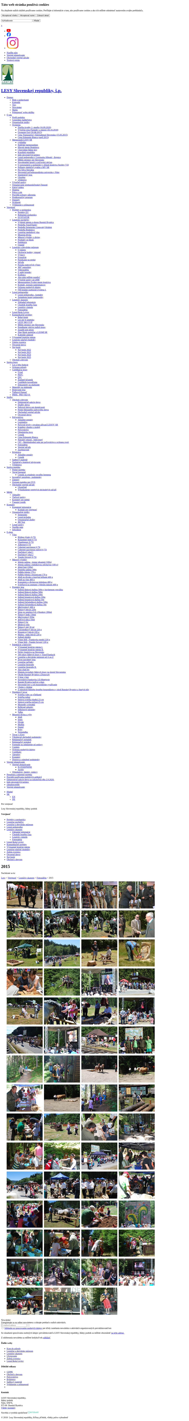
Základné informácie (27, 302)
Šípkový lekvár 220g (27, 609)
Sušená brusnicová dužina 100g (31, 597)
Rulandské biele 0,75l (27, 539)
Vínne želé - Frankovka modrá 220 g (34, 639)
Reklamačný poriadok (21, 739)
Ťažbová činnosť (19, 392)
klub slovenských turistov (29, 155)
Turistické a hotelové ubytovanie (26, 462)
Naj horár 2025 (24, 357)
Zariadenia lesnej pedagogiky (30, 297)
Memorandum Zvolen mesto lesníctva (34, 282)
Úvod (20, 372)
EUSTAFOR (23, 217)
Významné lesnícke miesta (23, 337)
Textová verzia (13, 60)
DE (13, 799)
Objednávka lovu (25, 432)
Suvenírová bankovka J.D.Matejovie (34, 679)
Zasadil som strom (26, 330)
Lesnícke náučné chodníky (24, 340)
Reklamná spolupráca (27, 215)
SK (8, 794)
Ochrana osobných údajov (29, 287)
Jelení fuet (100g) (25, 567)
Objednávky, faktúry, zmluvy (25, 772)
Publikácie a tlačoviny (21, 644)
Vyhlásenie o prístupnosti (23, 205)
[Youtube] (9, 31)
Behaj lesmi (23, 317)
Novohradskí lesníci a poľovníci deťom (35, 162)
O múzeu (22, 250)
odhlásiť (46, 1337)
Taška (20, 712)
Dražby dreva (24, 405)
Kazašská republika (26, 152)
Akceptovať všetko (9, 15)
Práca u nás (17, 192)
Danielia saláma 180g (27, 569)
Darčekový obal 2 (25, 554)
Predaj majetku (18, 470)
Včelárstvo (17, 465)
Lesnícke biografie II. (27, 667)
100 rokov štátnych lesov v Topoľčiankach (36, 654)
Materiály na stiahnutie (22, 387)
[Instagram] (12, 48)
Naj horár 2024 (24, 355)
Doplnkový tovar (19, 692)
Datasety (16, 200)
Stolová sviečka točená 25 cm (31, 702)
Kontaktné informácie (21, 507)
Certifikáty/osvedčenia (27, 382)
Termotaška (23, 732)
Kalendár (16, 102)
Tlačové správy (19, 497)
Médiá (9, 492)
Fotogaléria (23, 310)
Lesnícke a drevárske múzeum (25, 247)
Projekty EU (23, 212)
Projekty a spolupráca (21, 210)
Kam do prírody (14, 1348)
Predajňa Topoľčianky (27, 225)
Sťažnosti (16, 202)
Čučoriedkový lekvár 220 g (30, 629)
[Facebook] (9, 36)
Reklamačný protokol (21, 742)
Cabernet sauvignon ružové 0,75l (32, 549)
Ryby (20, 729)
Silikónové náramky (26, 709)
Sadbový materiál (19, 460)
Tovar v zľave (18, 734)
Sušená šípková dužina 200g (30, 594)
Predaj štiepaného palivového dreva (33, 410)
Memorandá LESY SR (22, 140)
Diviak (21, 722)
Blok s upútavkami (20, 100)
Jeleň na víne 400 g (26, 579)
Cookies (15, 747)
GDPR (10, 1372)
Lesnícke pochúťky (20, 220)
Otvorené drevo (19, 345)
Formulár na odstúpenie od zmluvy (27, 744)
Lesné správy (18, 525)
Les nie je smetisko (26, 320)
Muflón (21, 724)
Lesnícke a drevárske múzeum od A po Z (36, 657)
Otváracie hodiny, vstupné (29, 252)
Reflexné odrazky (25, 707)
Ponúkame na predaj (27, 260)
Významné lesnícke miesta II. (30, 649)
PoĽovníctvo (12, 1377)
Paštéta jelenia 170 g (27, 572)
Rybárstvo (16, 452)
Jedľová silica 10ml (26, 619)
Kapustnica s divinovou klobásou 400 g (35, 582)
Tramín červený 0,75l (27, 557)
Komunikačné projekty (22, 315)
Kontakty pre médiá (20, 500)
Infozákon (16, 530)
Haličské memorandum (28, 145)
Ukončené (22, 487)
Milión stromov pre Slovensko (31, 160)
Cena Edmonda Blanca (28, 437)
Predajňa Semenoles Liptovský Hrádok (35, 227)
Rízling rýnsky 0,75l (27, 537)
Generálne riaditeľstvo (22, 120)
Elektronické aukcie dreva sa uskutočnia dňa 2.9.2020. (30, 779)
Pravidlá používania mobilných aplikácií (24, 777)
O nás (9, 115)
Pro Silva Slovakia (26, 170)
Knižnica (22, 275)
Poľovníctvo (17, 417)
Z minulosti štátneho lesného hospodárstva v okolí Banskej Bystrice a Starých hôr (53, 689)
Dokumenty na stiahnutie (29, 385)
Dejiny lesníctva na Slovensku (31, 652)
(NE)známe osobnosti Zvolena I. (32, 290)
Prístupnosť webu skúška (23, 112)
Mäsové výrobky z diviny (29, 237)
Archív (21, 769)
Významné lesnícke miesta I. (30, 647)
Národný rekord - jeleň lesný (30, 440)
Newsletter (17, 107)
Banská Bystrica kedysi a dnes (31, 682)
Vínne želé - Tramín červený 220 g (33, 642)
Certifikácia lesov (19, 370)
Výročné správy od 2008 (28, 280)
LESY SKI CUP (25, 322)
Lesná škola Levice (20, 312)
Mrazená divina (24, 235)
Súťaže (21, 262)
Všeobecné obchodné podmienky (26, 737)
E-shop (10, 532)
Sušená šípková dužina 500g (30, 592)
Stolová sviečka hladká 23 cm (31, 699)
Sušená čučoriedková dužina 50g (32, 604)
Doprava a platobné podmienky (26, 759)
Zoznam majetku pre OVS (23, 482)
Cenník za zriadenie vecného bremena (34, 475)
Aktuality (16, 495)
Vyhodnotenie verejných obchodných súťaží (37, 490)
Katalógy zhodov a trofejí (29, 427)
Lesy (3, 878)
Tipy (14, 105)
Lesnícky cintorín (25, 307)
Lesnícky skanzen (20, 300)
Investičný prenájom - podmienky (27, 477)
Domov (10, 97)
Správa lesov (12, 362)
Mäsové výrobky (19, 559)
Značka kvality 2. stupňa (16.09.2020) (34, 127)
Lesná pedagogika (20, 292)
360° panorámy (24, 267)
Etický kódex (18, 187)
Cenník (21, 435)
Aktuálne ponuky (25, 420)
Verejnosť (11, 207)
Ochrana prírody (19, 367)
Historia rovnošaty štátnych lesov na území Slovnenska (42, 672)
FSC (20, 377)
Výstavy (21, 255)
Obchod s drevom (20, 360)
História (15, 190)
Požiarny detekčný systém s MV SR (33, 167)
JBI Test (21, 522)
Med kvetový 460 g (26, 607)
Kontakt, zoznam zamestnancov (32, 285)
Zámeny (15, 480)
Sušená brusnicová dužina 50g (31, 599)
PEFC (20, 375)
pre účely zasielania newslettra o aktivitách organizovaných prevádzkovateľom (57, 1328)
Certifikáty (16, 752)
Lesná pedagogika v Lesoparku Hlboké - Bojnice (39, 157)
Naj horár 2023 (24, 352)
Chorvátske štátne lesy (27, 150)
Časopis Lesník (19, 502)
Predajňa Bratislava (26, 230)
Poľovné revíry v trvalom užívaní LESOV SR (38, 425)
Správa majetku (13, 467)
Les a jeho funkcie (20, 365)
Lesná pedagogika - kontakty (30, 295)
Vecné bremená (19, 472)
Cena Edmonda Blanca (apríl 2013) (33, 137)
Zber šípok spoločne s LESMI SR (32, 332)
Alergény (16, 754)
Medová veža (23, 624)
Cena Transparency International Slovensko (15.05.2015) (43, 135)
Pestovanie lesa (18, 390)
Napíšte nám (12, 53)
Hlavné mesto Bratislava (28, 147)
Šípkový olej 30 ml (26, 627)
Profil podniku (18, 117)
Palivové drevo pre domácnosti (31, 407)
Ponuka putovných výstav (29, 265)
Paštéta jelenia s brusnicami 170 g (32, 574)
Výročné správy (19, 182)
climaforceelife (13, 784)
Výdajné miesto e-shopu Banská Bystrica (36, 222)
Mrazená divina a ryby (22, 714)
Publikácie (22, 242)
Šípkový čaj (23, 622)
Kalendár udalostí (25, 335)
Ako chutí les (23, 669)
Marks (15, 110)
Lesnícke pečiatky (25, 662)
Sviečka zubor (24, 697)
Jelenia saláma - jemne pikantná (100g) (35, 562)
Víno (14, 534)
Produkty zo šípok (26, 240)
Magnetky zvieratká (26, 704)
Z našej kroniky (24, 272)
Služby (10, 397)
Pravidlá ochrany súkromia (24, 195)
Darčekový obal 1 (25, 552)
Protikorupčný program (22, 197)
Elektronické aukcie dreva (29, 402)
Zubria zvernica (19, 342)
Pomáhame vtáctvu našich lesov (32, 327)
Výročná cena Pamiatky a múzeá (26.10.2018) (38, 130)
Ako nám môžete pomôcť (29, 277)
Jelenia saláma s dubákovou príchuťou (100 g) (38, 564)
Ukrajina (21, 177)
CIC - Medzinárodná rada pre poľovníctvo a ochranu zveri (43, 442)
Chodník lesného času (27, 305)
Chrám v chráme (25, 687)
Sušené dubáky (24, 637)
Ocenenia (16, 125)
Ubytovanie (12, 1356)
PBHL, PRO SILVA (21, 395)
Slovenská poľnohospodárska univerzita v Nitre (38, 172)
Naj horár (16, 347)
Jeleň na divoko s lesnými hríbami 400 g (35, 577)
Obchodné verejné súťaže (18, 58)
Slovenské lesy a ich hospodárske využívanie (37, 684)
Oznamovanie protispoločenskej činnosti (29, 185)
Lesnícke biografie (26, 664)
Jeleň (20, 717)
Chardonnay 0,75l (25, 542)
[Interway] (33, 1413)
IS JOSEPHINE (25, 767)
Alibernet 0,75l (24, 544)
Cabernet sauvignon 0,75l (29, 547)
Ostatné (21, 245)
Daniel (21, 727)
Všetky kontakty (8, 1408)
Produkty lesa (18, 587)
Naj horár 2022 (24, 350)
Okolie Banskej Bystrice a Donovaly (34, 674)
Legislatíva (22, 422)
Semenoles (22, 515)
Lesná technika (24, 517)
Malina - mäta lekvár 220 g (29, 634)
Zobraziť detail (43, 15)
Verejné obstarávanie (16, 55)
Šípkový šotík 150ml (27, 614)
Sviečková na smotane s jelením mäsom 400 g (38, 584)
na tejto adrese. (117, 1333)
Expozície (22, 257)
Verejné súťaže (24, 447)
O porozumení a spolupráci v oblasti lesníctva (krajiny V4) (43, 165)
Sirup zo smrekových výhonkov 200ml (35, 612)
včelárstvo (22, 180)
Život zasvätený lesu (27, 659)
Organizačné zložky (21, 122)
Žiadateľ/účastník (25, 380)
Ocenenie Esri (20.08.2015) (30, 132)
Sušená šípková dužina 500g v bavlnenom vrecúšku (40, 589)
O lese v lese (23, 677)
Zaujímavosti (23, 450)
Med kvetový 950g (26, 617)
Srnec (20, 719)
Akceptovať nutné (27, 15)
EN (13, 797)
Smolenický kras (25, 175)
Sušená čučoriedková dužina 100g (33, 602)
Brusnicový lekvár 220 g (28, 632)
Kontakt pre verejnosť (27, 510)
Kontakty (11, 505)
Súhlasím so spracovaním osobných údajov (23, 1328)
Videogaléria (23, 270)
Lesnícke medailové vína (28, 232)
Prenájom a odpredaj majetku (19, 774)
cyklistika (22, 142)
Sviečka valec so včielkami (29, 694)
